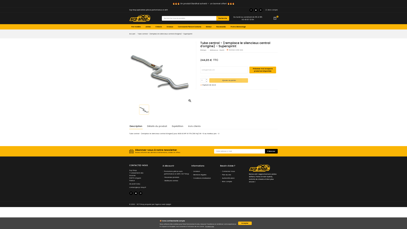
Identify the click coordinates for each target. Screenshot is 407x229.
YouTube (256, 10)
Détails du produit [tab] (157, 126)
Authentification (228, 178)
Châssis (158, 27)
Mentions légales (199, 175)
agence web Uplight (163, 204)
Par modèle (136, 27)
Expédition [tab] (177, 126)
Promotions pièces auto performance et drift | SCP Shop (176, 173)
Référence (214, 50)
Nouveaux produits (171, 177)
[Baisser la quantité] (206, 81)
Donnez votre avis (236, 50)
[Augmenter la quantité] (206, 79)
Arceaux (170, 27)
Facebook (251, 10)
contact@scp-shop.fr (137, 187)
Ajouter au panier (229, 80)
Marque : (204, 50)
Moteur (209, 27)
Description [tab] (136, 126)
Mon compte (227, 181)
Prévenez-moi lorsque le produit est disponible (263, 70)
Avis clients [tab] (194, 126)
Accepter (245, 223)
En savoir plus (209, 226)
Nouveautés (221, 27)
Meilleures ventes (171, 181)
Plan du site (226, 175)
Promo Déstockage (238, 27)
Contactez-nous (138, 165)
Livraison (196, 171)
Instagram (260, 10)
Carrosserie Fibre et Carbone (189, 27)
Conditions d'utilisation (202, 178)
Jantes (148, 27)
